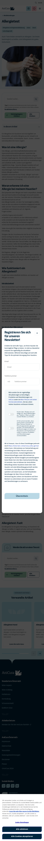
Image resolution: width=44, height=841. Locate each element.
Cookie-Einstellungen (22, 822)
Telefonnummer (11, 376)
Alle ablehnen (22, 829)
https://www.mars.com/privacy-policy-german (24, 446)
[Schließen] (37, 333)
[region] (22, 817)
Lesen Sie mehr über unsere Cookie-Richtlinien (24, 811)
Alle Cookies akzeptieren (22, 836)
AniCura (11, 399)
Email (7, 361)
